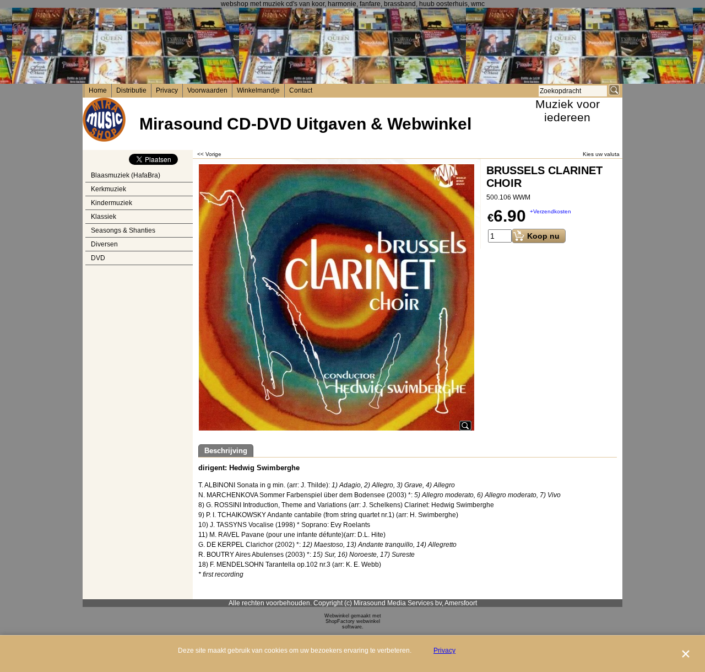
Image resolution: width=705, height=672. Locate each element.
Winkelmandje (258, 90)
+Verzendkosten (550, 211)
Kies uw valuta (601, 154)
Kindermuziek (111, 203)
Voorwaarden (207, 90)
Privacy (167, 90)
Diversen (104, 244)
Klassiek (103, 217)
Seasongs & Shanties (123, 230)
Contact (300, 90)
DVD (98, 258)
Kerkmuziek (108, 189)
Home (98, 90)
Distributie (131, 90)
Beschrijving (225, 451)
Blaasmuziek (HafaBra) (125, 175)
